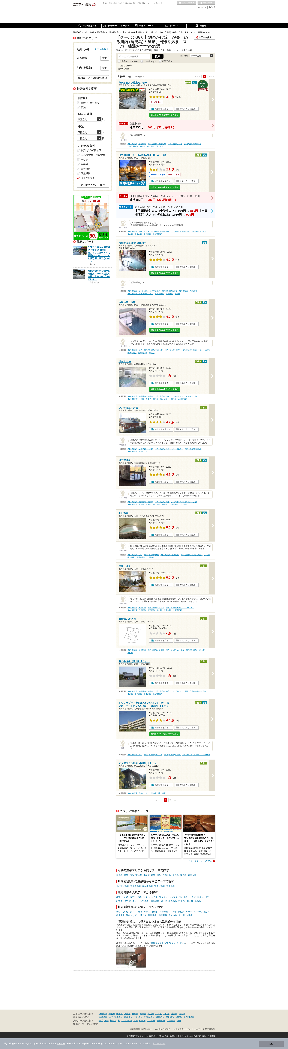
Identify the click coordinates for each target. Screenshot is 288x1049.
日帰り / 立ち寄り (90, 102)
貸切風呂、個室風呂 (149, 901)
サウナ (154, 897)
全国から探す (101, 49)
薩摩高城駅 (132, 353)
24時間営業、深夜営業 (93, 155)
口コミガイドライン (182, 1029)
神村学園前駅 (133, 146)
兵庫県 (127, 1013)
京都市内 (161, 1020)
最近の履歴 (206, 3)
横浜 (101, 1020)
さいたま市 (127, 1020)
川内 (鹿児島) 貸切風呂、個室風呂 (141, 610)
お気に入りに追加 (187, 109)
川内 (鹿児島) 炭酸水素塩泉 (138, 231)
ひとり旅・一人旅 (187, 897)
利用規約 (173, 1036)
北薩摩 (146, 875)
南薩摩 (138, 875)
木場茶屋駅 (157, 234)
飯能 (136, 1020)
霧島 (153, 875)
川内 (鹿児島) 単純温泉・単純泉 (140, 396)
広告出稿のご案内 (162, 1029)
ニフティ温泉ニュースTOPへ (199, 861)
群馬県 (135, 1013)
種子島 (183, 875)
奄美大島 (192, 875)
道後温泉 (160, 1017)
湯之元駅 (160, 146)
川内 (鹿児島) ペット (156, 608)
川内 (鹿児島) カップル (175, 650)
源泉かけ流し (203, 897)
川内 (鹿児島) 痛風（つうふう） (140, 294)
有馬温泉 (118, 1017)
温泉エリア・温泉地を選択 (92, 77)
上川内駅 (138, 234)
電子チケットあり (129, 61)
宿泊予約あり (168, 61)
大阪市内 (151, 1020)
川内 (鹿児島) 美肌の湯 (187, 291)
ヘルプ (197, 1029)
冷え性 (147, 897)
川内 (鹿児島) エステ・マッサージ (196, 755)
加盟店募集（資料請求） (141, 1029)
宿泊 (140, 897)
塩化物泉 (172, 915)
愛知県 (174, 1013)
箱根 (111, 1017)
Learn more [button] (159, 1043)
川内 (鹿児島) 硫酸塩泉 (157, 144)
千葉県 (119, 1013)
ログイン (202, 7)
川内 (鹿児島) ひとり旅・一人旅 (184, 396)
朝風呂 (181, 912)
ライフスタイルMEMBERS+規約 (192, 1036)
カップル (173, 897)
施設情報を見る (161, 109)
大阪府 (151, 1013)
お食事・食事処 (123, 901)
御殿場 (142, 1020)
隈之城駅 (147, 234)
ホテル (135, 901)
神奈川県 (103, 1013)
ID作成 (212, 7)
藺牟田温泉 (147, 886)
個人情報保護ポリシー (136, 1036)
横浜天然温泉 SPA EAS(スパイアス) (168, 943)
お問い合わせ (209, 1029)
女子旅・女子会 (185, 901)
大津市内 (171, 1020)
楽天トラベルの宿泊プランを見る (164, 115)
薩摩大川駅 (142, 353)
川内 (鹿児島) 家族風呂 (169, 555)
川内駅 (130, 234)
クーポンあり (150, 61)
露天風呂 (163, 897)
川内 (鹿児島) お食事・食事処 (139, 399)
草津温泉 (103, 1017)
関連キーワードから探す (85, 1024)
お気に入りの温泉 (186, 3)
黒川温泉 (170, 1017)
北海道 (158, 1013)
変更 (104, 58)
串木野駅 (150, 146)
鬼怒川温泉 (189, 1017)
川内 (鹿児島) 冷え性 (156, 650)
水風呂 (198, 901)
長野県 (166, 1013)
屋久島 (175, 875)
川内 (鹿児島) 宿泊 (175, 144)
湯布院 (179, 1017)
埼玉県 (112, 1013)
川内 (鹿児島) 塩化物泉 (137, 144)
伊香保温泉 (149, 1017)
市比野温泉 (135, 886)
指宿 (132, 875)
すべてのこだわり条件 (93, 185)
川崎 (106, 1020)
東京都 (143, 1013)
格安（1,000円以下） (126, 897)
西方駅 (207, 350)
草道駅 (151, 353)
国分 (159, 875)
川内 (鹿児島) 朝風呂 (193, 449)
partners (61, 1043)
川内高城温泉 (122, 886)
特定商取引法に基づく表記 (157, 1036)
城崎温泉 (128, 1017)
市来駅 (143, 146)
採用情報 (211, 1036)
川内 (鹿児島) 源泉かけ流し (192, 350)
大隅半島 (166, 875)
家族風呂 (172, 901)
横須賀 (113, 1020)
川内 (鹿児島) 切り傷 (192, 144)
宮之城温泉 (159, 886)
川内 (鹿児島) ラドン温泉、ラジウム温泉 (144, 291)
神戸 (179, 1020)
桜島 (126, 875)
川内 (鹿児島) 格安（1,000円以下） (169, 449)
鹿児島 (119, 875)
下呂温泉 (138, 1017)
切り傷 (164, 901)
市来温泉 (170, 886)
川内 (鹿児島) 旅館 (172, 350)
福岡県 (182, 1013)
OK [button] (271, 1043)
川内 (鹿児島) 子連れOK (153, 350)
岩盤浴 (84, 164)
